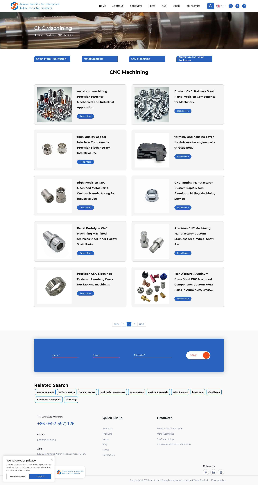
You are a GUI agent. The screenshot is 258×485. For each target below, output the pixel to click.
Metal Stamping (94, 58)
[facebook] (244, 6)
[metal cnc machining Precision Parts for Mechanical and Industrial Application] (54, 104)
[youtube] (237, 6)
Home (102, 6)
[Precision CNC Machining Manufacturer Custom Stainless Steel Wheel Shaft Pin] (152, 241)
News (152, 6)
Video (176, 6)
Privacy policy (218, 480)
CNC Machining (65, 35)
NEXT (141, 324)
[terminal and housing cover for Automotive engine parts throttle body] (152, 150)
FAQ (164, 6)
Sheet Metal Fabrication (51, 58)
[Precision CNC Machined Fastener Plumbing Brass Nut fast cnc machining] (54, 287)
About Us (117, 6)
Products (136, 6)
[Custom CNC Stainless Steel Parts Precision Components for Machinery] (152, 104)
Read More (85, 116)
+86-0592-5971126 (55, 423)
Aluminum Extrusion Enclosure (191, 59)
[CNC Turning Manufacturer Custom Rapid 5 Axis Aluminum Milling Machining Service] (152, 195)
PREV (116, 324)
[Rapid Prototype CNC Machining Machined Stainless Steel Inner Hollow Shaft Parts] (54, 241)
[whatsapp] (231, 6)
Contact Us (193, 6)
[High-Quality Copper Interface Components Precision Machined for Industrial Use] (54, 150)
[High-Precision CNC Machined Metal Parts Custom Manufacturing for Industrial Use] (54, 195)
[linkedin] (213, 472)
